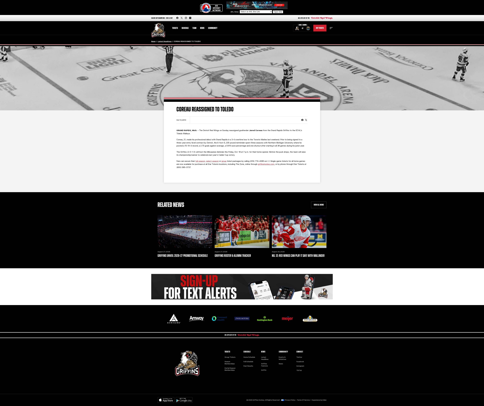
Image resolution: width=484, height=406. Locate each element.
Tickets (175, 28)
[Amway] (196, 318)
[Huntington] (264, 318)
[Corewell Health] (219, 318)
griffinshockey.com (266, 164)
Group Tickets (230, 357)
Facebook (300, 362)
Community (212, 28)
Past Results (248, 366)
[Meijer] (287, 318)
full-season (200, 161)
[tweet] (306, 120)
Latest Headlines (165, 41)
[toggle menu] (331, 28)
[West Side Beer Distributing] (310, 319)
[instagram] (185, 18)
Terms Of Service (303, 400)
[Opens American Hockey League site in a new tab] (211, 8)
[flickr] (190, 18)
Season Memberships (230, 363)
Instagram (300, 366)
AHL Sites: (235, 12)
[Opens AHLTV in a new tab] (257, 5)
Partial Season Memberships (230, 369)
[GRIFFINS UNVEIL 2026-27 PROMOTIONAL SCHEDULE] (185, 231)
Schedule (185, 28)
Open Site (278, 12)
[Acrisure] (174, 318)
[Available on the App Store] (166, 400)
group (223, 161)
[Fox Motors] (242, 318)
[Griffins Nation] (242, 286)
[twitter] (181, 18)
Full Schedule (248, 362)
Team (194, 28)
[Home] (158, 30)
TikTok (299, 370)
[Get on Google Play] (184, 400)
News (202, 28)
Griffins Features (264, 365)
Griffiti (263, 370)
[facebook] (177, 18)
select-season (212, 161)
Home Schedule (249, 357)
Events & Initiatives (282, 358)
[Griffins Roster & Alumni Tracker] (242, 231)
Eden (324, 400)
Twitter (299, 357)
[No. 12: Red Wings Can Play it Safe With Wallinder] (299, 231)
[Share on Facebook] (302, 120)
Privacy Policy (290, 400)
